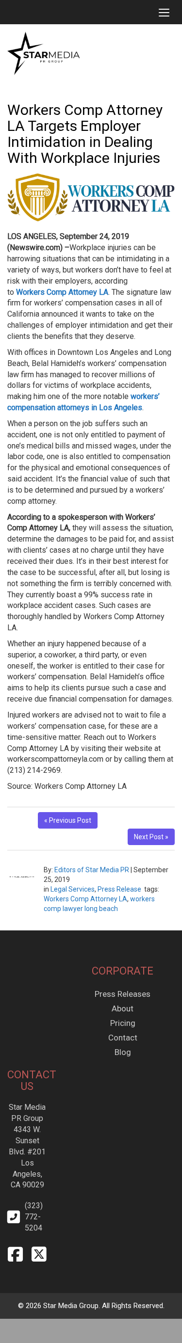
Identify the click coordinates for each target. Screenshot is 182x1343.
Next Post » (151, 837)
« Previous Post (67, 820)
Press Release (119, 889)
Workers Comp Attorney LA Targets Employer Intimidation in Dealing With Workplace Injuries (85, 133)
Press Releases (122, 994)
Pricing (122, 1023)
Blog (123, 1052)
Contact (122, 1037)
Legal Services (72, 889)
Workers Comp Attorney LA (85, 899)
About (122, 1008)
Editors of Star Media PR (91, 870)
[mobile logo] (7, 12)
